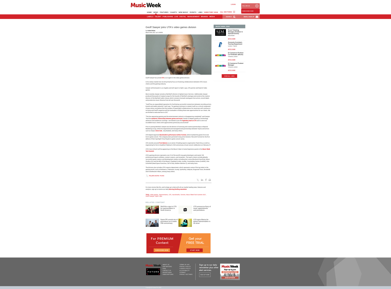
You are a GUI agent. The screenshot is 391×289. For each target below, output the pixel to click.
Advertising (167, 272)
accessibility (184, 270)
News (155, 12)
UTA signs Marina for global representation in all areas (201, 221)
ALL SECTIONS (226, 12)
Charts (173, 12)
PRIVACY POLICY (185, 266)
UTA (162, 78)
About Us (166, 264)
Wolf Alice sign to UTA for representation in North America (168, 208)
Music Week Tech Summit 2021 (196, 195)
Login (233, 4)
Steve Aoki (158, 131)
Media (212, 16)
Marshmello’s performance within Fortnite (172, 135)
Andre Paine (151, 30)
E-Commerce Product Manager (235, 64)
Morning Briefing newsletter (178, 189)
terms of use (184, 264)
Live (176, 16)
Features (164, 12)
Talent (158, 16)
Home (149, 12)
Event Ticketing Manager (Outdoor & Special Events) (235, 31)
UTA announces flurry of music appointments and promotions (202, 208)
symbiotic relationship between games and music (167, 118)
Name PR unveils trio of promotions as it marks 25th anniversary (169, 221)
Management (193, 16)
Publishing (168, 16)
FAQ (164, 268)
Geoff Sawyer (150, 196)
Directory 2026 (211, 12)
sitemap (183, 272)
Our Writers (167, 266)
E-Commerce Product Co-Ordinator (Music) (235, 53)
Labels (150, 16)
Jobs (200, 12)
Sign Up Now (204, 274)
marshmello (176, 195)
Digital (183, 16)
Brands (204, 16)
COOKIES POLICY (185, 268)
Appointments (163, 195)
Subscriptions (168, 274)
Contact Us (167, 270)
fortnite (183, 195)
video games (154, 195)
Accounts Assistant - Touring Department (235, 43)
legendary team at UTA (189, 120)
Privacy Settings (186, 274)
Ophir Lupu (158, 196)
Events (193, 12)
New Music (183, 12)
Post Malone (163, 143)
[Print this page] (210, 180)
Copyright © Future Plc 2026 (153, 287)
